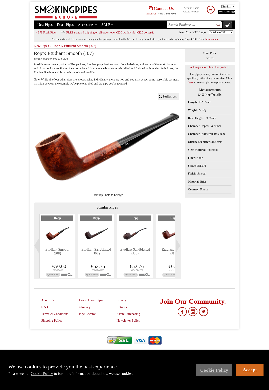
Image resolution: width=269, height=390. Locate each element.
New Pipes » (43, 46)
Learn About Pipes (91, 300)
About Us (47, 300)
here (190, 82)
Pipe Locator (87, 314)
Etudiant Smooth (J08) (57, 251)
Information (211, 39)
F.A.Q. (45, 307)
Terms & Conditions (54, 314)
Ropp (57, 218)
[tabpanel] (57, 246)
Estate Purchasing (128, 314)
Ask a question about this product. (209, 67)
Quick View (53, 274)
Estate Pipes (65, 25)
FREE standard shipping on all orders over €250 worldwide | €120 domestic (110, 32)
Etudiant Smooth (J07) (80, 46)
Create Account (191, 11)
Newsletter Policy (128, 320)
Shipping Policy (51, 320)
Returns (122, 307)
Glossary (85, 307)
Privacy (122, 300)
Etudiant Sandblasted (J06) (135, 251)
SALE (107, 25)
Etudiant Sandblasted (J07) (96, 251)
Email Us (151, 13)
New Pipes (45, 25)
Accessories (87, 25)
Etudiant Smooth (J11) (174, 251)
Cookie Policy (42, 373)
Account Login (191, 8)
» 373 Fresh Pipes (46, 32)
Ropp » (58, 46)
